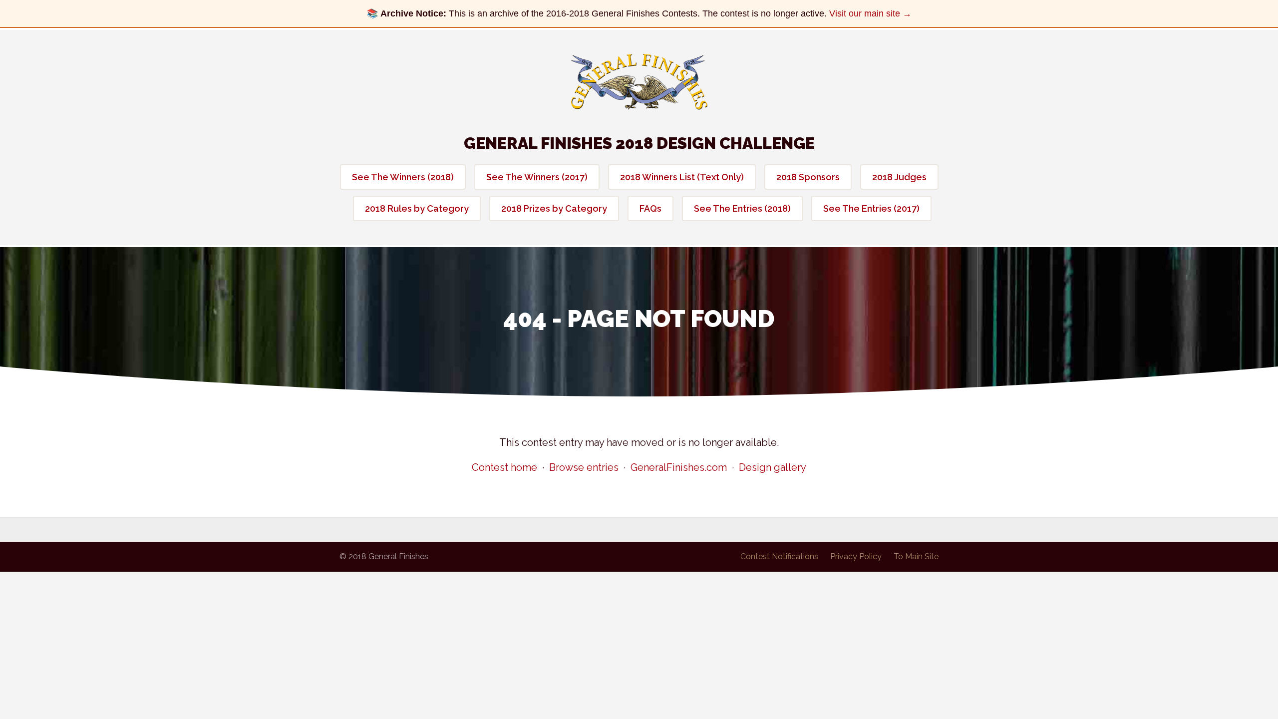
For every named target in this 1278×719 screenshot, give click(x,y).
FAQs (650, 208)
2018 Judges (899, 177)
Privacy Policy (856, 556)
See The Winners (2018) (403, 177)
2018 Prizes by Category (554, 208)
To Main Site (916, 556)
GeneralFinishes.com (679, 467)
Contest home (504, 467)
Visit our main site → (870, 13)
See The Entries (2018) (742, 208)
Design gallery (772, 467)
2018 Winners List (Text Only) (682, 177)
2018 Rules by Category (417, 208)
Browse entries (584, 467)
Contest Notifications (779, 556)
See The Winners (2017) (537, 177)
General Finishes (639, 82)
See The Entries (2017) (871, 208)
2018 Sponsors (808, 177)
